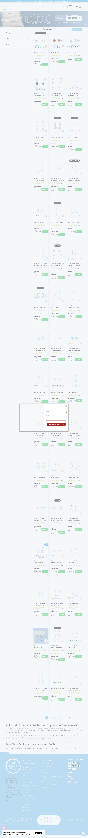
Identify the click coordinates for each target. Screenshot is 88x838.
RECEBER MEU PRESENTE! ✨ (56, 424)
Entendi (38, 833)
